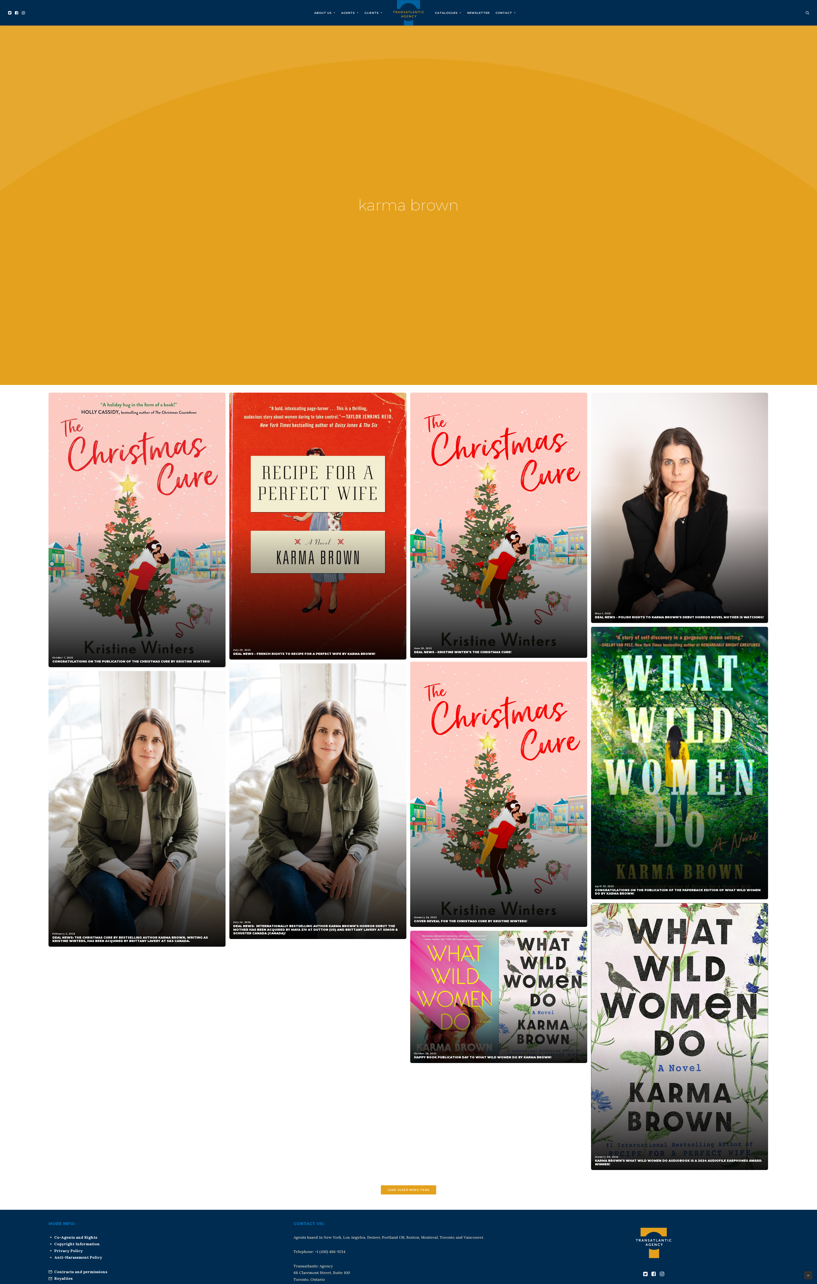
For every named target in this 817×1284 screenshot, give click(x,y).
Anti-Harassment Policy (78, 1257)
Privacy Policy (68, 1250)
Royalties (63, 1278)
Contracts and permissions (80, 1271)
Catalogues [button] (446, 12)
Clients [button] (371, 12)
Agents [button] (348, 12)
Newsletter (478, 12)
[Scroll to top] (808, 1275)
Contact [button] (504, 12)
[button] (10, 13)
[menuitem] (10, 13)
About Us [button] (323, 12)
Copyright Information (77, 1243)
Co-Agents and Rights (75, 1237)
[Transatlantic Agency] (408, 13)
